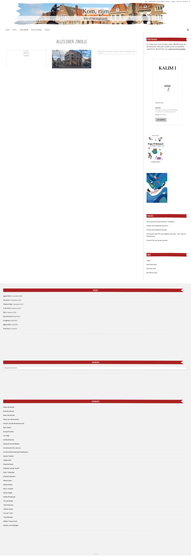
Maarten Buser (8, 464)
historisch (110, 51)
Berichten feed (152, 264)
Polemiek (179, 1)
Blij (4, 312)
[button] (156, 149)
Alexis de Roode (8, 407)
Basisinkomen (8, 316)
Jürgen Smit (7, 460)
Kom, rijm (95, 11)
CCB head (95, 554)
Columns (167, 1)
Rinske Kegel (7, 493)
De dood (6, 300)
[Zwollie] (71, 59)
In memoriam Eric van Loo (12, 448)
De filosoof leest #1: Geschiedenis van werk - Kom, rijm (165, 234)
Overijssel (115, 51)
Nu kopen (161, 120)
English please (152, 1)
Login (148, 260)
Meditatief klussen (160, 230)
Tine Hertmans (8, 505)
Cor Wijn (6, 436)
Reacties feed (151, 268)
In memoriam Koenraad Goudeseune (15, 452)
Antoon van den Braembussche (13, 423)
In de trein (6, 308)
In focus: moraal (36, 30)
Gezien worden (162, 240)
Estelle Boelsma (8, 440)
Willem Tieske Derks (10, 521)
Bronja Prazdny (8, 431)
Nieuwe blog (7, 304)
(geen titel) (7, 296)
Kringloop (6, 320)
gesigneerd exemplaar (177, 49)
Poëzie (8, 30)
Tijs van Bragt (8, 501)
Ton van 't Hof (8, 513)
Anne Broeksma (8, 411)
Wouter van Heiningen (10, 525)
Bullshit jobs (151, 236)
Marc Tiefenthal (8, 472)
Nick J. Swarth (8, 489)
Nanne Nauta (7, 484)
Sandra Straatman (9, 497)
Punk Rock (7, 328)
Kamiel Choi (151, 240)
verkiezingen (128, 51)
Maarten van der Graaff (11, 468)
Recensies (185, 1)
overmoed (121, 51)
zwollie (101, 53)
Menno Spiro (7, 480)
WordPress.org (152, 272)
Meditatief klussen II (161, 226)
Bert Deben (7, 427)
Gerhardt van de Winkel (11, 444)
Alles (146, 1)
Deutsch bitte (160, 1)
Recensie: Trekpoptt (167, 221)
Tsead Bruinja (8, 517)
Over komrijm (24, 30)
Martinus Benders (9, 476)
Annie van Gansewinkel (11, 419)
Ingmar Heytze (8, 456)
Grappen (173, 1)
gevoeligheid (103, 51)
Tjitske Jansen (8, 509)
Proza (15, 30)
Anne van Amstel (9, 415)
